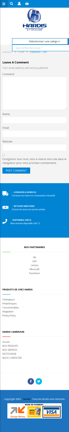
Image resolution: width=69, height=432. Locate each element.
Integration (7, 311)
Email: (5, 128)
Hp (34, 257)
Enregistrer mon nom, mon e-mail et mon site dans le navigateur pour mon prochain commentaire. (34, 161)
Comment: (8, 74)
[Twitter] (39, 381)
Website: (7, 141)
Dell (34, 261)
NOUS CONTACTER (12, 357)
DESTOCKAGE (9, 353)
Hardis (27, 399)
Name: (6, 114)
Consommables (10, 307)
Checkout (7, 52)
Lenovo (34, 265)
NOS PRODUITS (10, 345)
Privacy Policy (9, 315)
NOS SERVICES (9, 349)
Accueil (5, 341)
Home (21, 52)
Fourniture (34, 273)
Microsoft (34, 269)
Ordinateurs (8, 299)
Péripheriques (9, 303)
